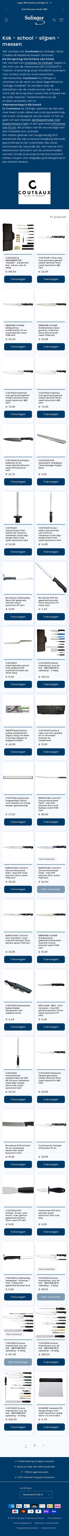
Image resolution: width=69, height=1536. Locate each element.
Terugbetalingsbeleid (27, 1528)
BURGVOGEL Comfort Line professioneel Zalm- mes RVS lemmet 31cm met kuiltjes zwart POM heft (50, 804)
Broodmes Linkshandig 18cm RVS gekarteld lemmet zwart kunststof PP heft (18, 601)
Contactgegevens (22, 1523)
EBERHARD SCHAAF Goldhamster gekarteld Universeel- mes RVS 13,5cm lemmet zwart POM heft (50, 941)
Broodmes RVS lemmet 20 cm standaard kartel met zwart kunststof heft (18, 1149)
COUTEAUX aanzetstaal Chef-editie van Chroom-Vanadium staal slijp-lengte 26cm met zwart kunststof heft (17, 534)
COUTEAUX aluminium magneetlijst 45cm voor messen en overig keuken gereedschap (18, 802)
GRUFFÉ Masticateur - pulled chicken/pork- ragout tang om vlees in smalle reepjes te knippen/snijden (17, 735)
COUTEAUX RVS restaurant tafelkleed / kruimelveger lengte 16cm (50, 464)
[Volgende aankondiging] (63, 9)
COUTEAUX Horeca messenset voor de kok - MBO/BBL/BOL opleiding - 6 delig (16, 1347)
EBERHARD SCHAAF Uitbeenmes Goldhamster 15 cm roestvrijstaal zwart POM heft (16, 330)
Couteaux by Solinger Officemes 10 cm (50, 1146)
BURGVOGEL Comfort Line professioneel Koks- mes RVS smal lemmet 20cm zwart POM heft (17, 873)
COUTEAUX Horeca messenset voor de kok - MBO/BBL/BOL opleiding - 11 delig (49, 667)
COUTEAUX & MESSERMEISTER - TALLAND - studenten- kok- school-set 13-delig (18, 263)
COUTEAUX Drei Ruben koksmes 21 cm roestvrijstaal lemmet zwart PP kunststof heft (18, 465)
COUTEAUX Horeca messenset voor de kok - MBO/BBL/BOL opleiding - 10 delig (49, 1347)
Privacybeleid (54, 1518)
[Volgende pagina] (43, 1445)
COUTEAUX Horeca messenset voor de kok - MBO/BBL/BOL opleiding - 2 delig (49, 1282)
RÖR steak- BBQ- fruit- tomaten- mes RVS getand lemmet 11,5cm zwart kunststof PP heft (51, 1010)
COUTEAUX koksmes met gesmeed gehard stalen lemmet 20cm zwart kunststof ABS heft (17, 398)
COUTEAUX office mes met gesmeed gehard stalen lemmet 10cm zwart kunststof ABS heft (50, 263)
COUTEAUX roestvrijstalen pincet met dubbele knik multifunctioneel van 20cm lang (17, 668)
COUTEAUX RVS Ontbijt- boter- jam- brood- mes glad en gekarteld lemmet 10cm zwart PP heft (17, 1215)
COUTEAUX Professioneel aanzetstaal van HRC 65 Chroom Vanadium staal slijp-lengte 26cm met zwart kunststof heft (17, 1080)
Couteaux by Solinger (39, 63)
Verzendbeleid (48, 1528)
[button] (6, 19)
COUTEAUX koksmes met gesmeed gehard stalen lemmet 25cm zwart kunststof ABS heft (50, 398)
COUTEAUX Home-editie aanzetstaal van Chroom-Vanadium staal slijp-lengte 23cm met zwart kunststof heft (50, 534)
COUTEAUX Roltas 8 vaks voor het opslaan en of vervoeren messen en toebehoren (50, 735)
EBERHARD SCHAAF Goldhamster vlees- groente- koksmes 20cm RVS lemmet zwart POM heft (49, 330)
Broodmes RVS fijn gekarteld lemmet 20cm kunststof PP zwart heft (49, 601)
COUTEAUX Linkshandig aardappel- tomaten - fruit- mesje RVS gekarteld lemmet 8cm (18, 1282)
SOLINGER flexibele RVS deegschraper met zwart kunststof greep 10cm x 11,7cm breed (51, 1412)
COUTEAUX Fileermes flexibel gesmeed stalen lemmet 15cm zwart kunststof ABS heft (50, 1078)
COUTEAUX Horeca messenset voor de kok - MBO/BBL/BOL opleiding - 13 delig (16, 1412)
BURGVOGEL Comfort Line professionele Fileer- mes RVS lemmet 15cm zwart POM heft (50, 873)
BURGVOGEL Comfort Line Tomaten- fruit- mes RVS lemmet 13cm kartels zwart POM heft (18, 939)
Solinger (20, 1518)
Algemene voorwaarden (47, 1523)
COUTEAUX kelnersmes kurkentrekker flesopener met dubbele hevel (18, 1009)
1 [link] (25, 1445)
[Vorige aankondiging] (5, 9)
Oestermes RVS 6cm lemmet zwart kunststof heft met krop (49, 1214)
